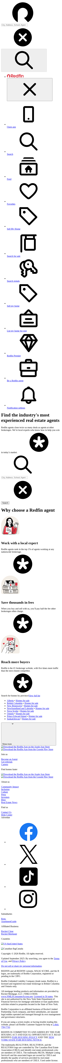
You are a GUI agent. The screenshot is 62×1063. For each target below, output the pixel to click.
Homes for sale (22, 700)
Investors (5, 797)
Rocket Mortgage (9, 934)
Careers (4, 764)
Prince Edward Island (17, 716)
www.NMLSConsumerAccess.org (17, 996)
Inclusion (5, 789)
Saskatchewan (13, 719)
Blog (3, 800)
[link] (39, 452)
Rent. (3, 919)
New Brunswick (14, 706)
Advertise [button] (5, 817)
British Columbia (14, 703)
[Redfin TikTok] (28, 886)
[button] (31, 38)
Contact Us (6, 812)
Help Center (6, 815)
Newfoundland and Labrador (20, 708)
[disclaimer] (39, 452)
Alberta (10, 700)
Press (3, 794)
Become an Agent (9, 759)
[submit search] (24, 60)
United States (17, 944)
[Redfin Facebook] (28, 842)
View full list (34, 695)
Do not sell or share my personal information (21, 966)
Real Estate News (9, 802)
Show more (7, 744)
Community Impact (10, 787)
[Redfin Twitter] (28, 864)
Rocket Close (7, 931)
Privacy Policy (18, 961)
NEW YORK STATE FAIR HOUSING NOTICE (27, 1038)
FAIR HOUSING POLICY (24, 1037)
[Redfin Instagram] (28, 909)
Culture (4, 792)
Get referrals (6, 762)
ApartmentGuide (8, 921)
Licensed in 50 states (43, 996)
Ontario (10, 713)
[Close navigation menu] (29, 89)
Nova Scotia (12, 711)
